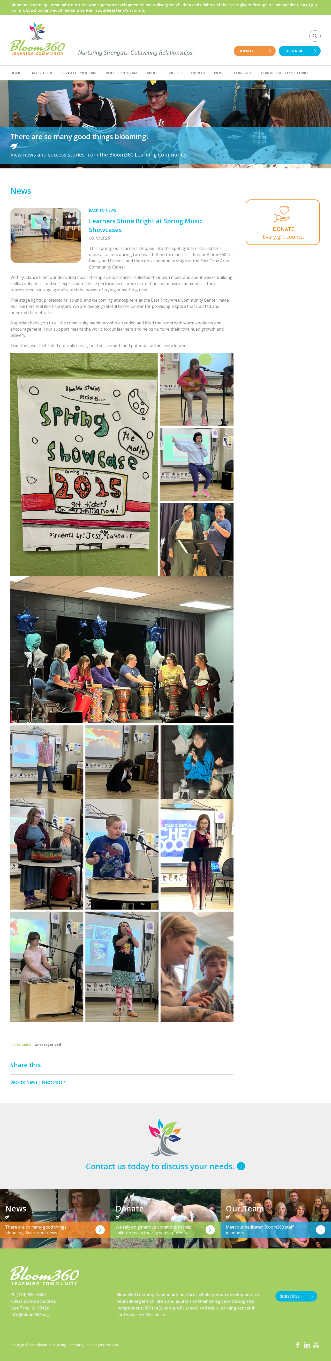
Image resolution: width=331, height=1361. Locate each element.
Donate (246, 50)
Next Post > (54, 1082)
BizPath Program (79, 72)
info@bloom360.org (30, 1315)
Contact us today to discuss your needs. (160, 1166)
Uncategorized (48, 1044)
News (219, 72)
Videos (175, 72)
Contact (243, 72)
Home (15, 72)
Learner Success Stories (285, 72)
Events (198, 72)
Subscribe (293, 50)
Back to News (102, 210)
